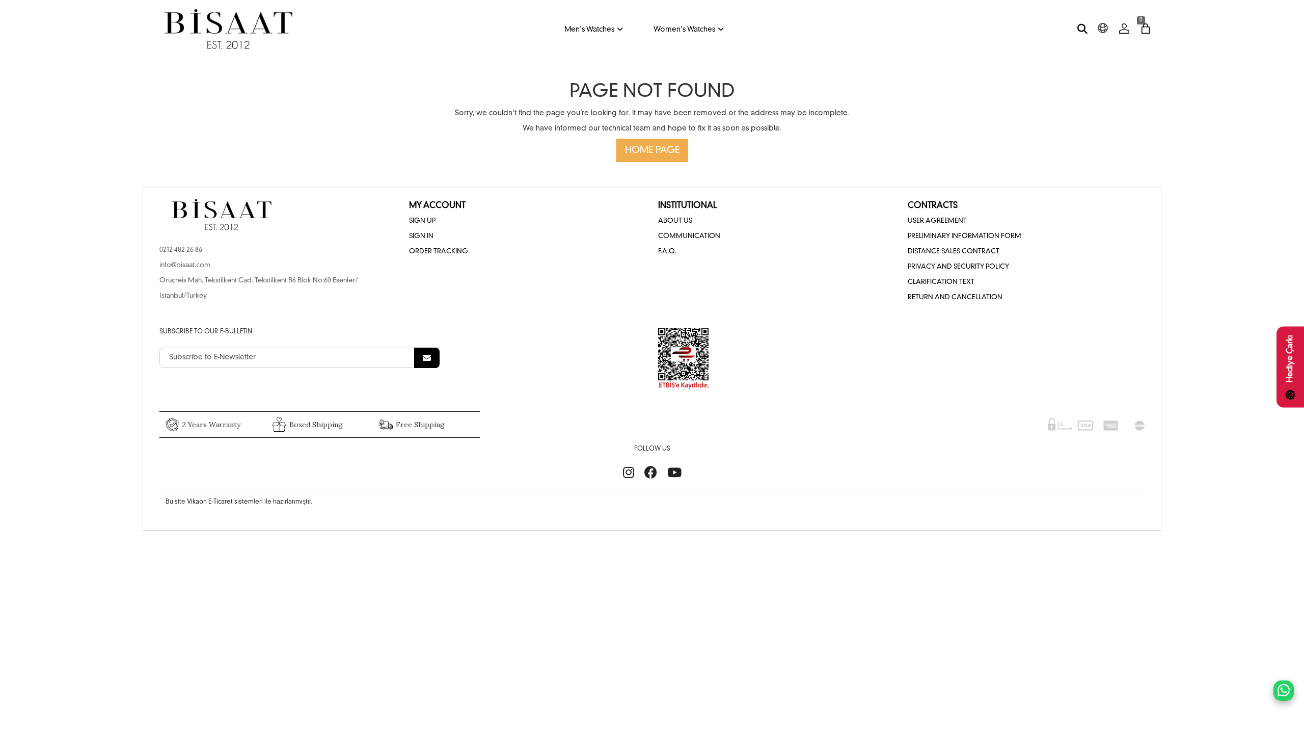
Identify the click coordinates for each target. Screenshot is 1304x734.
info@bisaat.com (184, 265)
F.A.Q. (667, 251)
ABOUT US (675, 221)
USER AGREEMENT (937, 221)
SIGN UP (422, 221)
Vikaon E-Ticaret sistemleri (225, 502)
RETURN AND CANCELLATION (955, 297)
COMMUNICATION (689, 236)
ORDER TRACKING (438, 251)
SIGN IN (421, 236)
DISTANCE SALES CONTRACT (953, 251)
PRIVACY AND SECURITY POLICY (958, 267)
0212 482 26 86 (180, 250)
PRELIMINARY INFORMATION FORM (964, 236)
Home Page (652, 150)
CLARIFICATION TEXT (941, 282)
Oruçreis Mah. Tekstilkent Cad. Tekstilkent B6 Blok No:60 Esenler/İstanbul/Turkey (258, 288)
